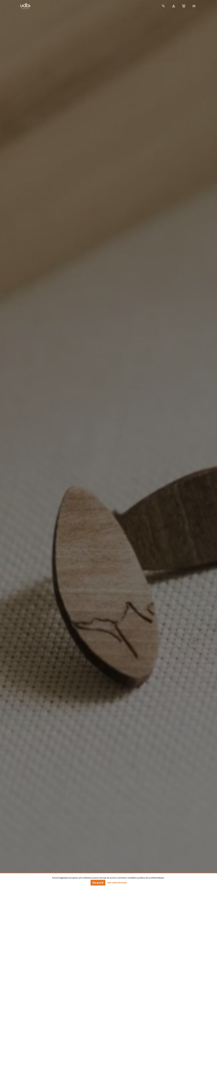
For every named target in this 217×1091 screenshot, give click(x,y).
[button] (163, 6)
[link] (88, 6)
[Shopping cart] (183, 6)
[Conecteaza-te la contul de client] (173, 6)
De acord (97, 882)
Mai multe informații (117, 882)
